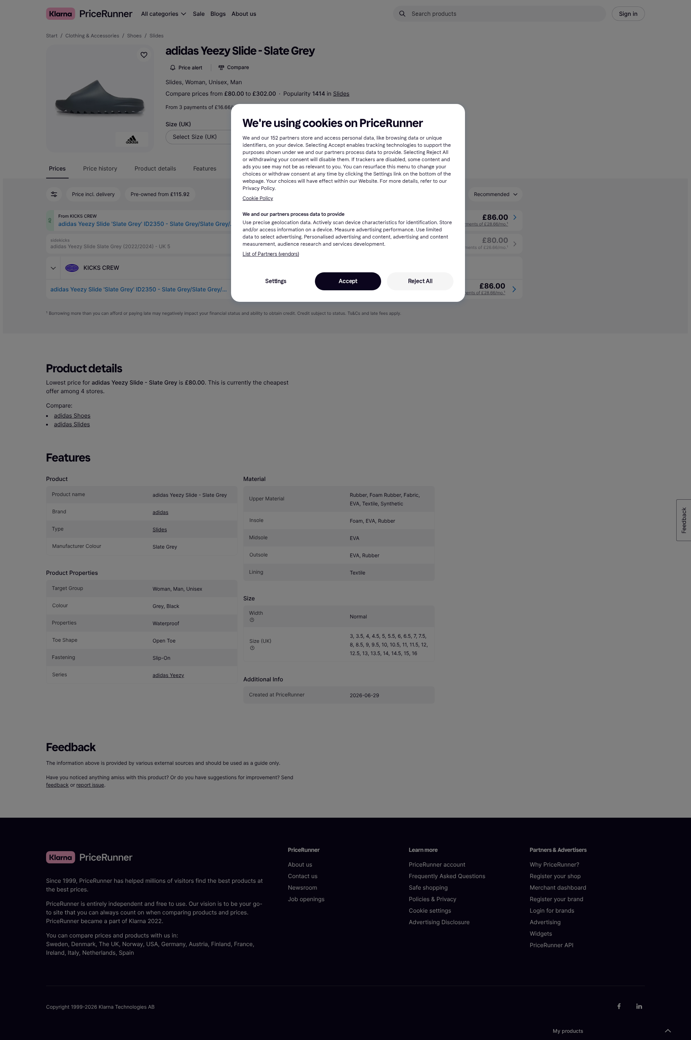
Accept (348, 281)
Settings (275, 281)
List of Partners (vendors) (271, 254)
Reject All (420, 281)
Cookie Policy (258, 198)
